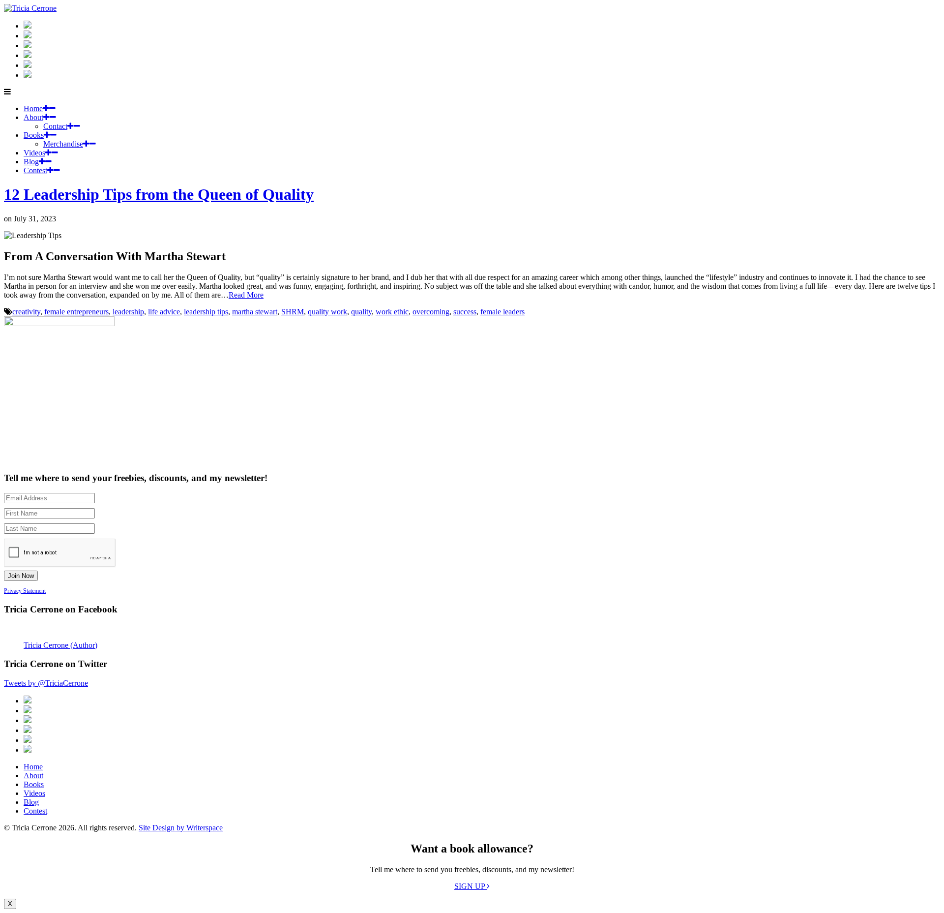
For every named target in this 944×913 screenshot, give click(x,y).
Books (34, 135)
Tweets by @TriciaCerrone (46, 683)
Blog (31, 161)
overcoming (431, 311)
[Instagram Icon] (27, 26)
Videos (34, 153)
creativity (26, 311)
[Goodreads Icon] (27, 55)
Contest (35, 170)
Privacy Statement (25, 590)
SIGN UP (470, 886)
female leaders (502, 311)
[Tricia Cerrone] (30, 8)
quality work (327, 311)
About (33, 117)
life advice (164, 311)
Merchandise (63, 144)
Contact (55, 126)
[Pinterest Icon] (27, 75)
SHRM (292, 311)
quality (361, 311)
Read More (246, 295)
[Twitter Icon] (27, 65)
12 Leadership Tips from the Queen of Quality (159, 194)
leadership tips (206, 311)
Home (33, 108)
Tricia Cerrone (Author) (60, 645)
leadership (128, 311)
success (464, 311)
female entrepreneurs (76, 311)
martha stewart (254, 311)
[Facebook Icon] (27, 45)
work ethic (392, 311)
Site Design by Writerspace (181, 827)
